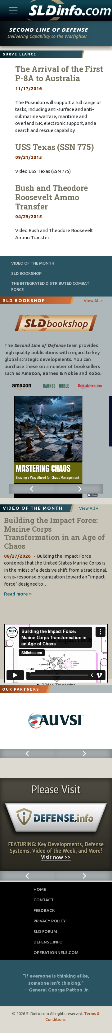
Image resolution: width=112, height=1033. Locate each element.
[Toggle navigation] (13, 10)
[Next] (79, 489)
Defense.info (48, 941)
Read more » (18, 593)
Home (40, 889)
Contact (44, 899)
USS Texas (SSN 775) (54, 147)
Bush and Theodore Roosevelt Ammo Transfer (51, 197)
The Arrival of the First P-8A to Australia (59, 73)
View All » (93, 300)
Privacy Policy (50, 920)
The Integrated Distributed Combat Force (50, 286)
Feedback (44, 910)
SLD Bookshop (26, 273)
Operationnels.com (56, 952)
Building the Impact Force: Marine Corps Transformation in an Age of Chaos (54, 533)
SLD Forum (45, 931)
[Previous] (32, 489)
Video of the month (32, 263)
